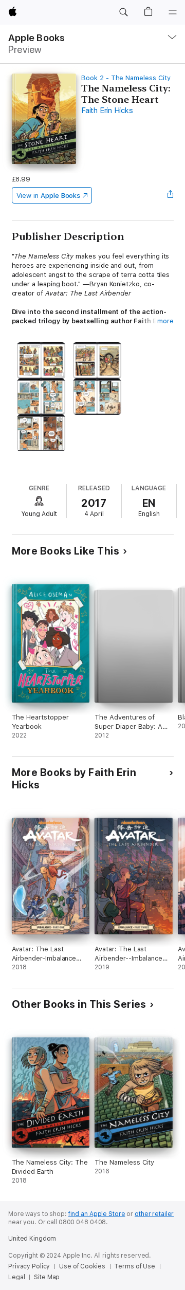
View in (48, 195)
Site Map (47, 1277)
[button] (123, 12)
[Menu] (172, 12)
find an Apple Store (96, 1214)
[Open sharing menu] (170, 195)
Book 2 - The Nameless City (125, 78)
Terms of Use (134, 1266)
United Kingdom (32, 1238)
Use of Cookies (82, 1266)
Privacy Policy (29, 1266)
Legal (16, 1277)
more (165, 321)
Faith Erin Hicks (107, 110)
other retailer (154, 1214)
